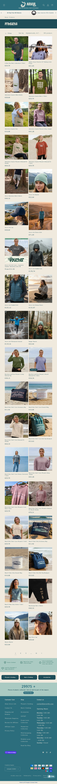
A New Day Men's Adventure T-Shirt (15, 63)
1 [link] (15, 653)
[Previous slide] (1, 13)
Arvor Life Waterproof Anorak (13, 341)
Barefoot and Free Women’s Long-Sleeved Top (14, 375)
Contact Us (8, 708)
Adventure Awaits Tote (11, 129)
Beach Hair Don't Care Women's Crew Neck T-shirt (15, 508)
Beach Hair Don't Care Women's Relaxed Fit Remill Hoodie (40, 509)
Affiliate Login (10, 726)
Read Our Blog (25, 745)
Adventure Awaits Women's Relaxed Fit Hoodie (16, 162)
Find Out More (28, 692)
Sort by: (21, 33)
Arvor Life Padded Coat (35, 268)
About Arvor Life (10, 704)
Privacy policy (37, 775)
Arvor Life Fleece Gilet (35, 232)
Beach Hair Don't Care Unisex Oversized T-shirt (16, 475)
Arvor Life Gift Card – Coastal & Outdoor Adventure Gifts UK (14, 266)
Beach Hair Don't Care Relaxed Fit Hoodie (14, 440)
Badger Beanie (33, 341)
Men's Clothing (26, 708)
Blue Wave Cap (33, 637)
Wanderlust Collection (24, 728)
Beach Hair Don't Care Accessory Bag (15, 407)
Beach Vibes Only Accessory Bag (38, 541)
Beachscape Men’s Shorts (36, 605)
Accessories (25, 712)
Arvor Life (18, 775)
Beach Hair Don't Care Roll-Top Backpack (40, 438)
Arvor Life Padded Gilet (11, 305)
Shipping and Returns (9, 713)
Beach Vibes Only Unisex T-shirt (14, 604)
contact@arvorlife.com (45, 704)
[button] (4, 5)
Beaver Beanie (9, 642)
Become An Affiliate (11, 722)
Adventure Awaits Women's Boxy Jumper (40, 129)
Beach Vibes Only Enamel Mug (13, 572)
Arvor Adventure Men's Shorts (13, 196)
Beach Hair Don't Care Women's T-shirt (16, 541)
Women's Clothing (27, 704)
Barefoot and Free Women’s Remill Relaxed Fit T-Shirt (39, 375)
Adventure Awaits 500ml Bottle (13, 95)
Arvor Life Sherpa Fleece (36, 305)
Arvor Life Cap (9, 227)
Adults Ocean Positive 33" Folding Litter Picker (40, 62)
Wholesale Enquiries (11, 718)
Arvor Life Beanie (34, 194)
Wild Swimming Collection (26, 734)
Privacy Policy (9, 730)
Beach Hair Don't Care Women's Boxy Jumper (39, 473)
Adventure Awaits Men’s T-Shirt (38, 96)
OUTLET (23, 716)
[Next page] (41, 653)
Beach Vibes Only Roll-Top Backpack (39, 572)
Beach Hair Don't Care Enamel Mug (39, 407)
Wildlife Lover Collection (26, 740)
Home (6, 17)
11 (36, 653)
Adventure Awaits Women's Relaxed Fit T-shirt (40, 162)
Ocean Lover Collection (25, 721)
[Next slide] (55, 13)
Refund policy (27, 775)
